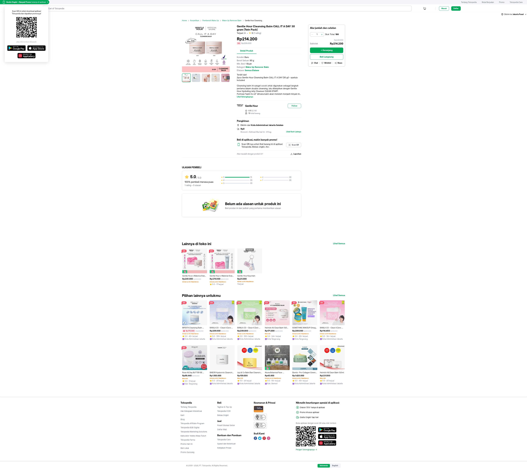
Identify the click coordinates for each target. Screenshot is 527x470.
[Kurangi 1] (312, 34)
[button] (514, 14)
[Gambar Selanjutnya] (228, 77)
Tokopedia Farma (188, 440)
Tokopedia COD (224, 411)
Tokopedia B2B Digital (190, 427)
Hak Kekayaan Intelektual (191, 411)
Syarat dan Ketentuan (226, 444)
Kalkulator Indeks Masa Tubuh (193, 436)
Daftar (456, 8)
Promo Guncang (187, 452)
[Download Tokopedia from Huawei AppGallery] (327, 443)
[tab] (247, 51)
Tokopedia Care (516, 2)
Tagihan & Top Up (224, 407)
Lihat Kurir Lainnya (293, 132)
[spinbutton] (317, 34)
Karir (182, 415)
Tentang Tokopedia (469, 2)
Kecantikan (194, 20)
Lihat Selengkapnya (245, 97)
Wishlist (327, 63)
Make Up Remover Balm (232, 20)
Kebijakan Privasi (224, 448)
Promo (501, 2)
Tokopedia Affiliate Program (192, 423)
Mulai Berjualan (488, 2)
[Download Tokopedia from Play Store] (327, 430)
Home (184, 20)
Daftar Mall (222, 429)
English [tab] (335, 466)
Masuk (444, 8)
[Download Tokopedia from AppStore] (327, 436)
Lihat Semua (339, 243)
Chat (316, 63)
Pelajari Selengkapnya (305, 449)
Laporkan (297, 154)
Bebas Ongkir (223, 415)
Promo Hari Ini (186, 444)
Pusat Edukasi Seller (226, 425)
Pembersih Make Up (210, 20)
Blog (183, 419)
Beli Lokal (185, 448)
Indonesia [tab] (324, 466)
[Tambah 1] (321, 34)
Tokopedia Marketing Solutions (194, 432)
